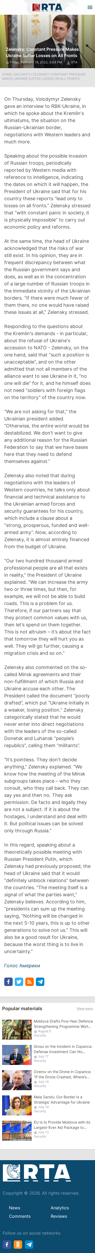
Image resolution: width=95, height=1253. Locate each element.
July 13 (43, 1132)
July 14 (43, 1082)
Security (22, 74)
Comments (20, 1216)
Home (7, 74)
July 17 (43, 1056)
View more (85, 1008)
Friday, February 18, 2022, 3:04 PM (36, 62)
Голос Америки (22, 965)
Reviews (59, 1216)
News (14, 1207)
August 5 (44, 1031)
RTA (74, 62)
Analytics (60, 1207)
